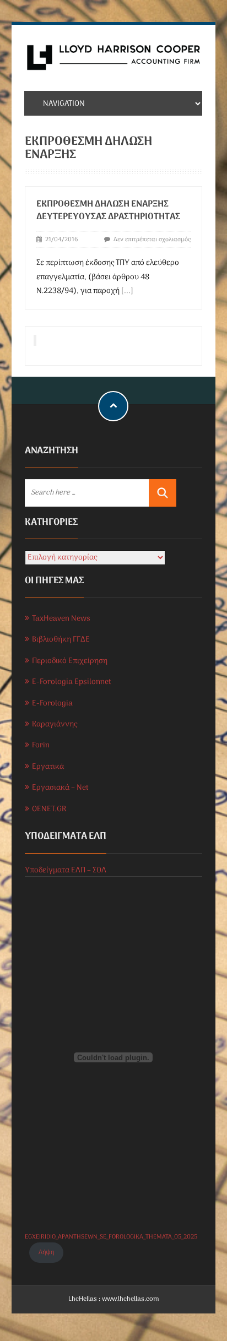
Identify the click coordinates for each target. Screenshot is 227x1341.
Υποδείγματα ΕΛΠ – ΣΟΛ (65, 870)
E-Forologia (52, 703)
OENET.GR (49, 809)
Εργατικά (48, 767)
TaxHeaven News (61, 618)
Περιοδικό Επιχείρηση (69, 661)
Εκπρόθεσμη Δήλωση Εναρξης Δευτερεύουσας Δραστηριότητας (108, 210)
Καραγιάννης (54, 724)
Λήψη (46, 1252)
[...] (127, 291)
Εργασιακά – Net (60, 787)
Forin (41, 745)
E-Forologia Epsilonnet (71, 682)
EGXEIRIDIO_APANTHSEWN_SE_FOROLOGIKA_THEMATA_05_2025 (111, 1237)
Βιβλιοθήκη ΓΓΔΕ (61, 639)
